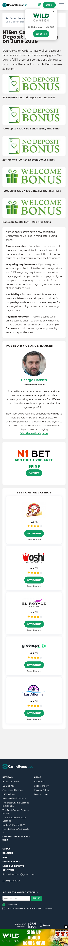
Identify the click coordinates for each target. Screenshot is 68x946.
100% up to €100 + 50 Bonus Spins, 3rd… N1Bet (31, 128)
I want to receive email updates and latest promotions (30, 908)
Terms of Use (41, 794)
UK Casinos (8, 794)
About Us (39, 781)
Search (49, 5)
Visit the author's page (34, 433)
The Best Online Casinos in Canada (15, 804)
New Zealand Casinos (14, 798)
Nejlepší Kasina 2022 (13, 825)
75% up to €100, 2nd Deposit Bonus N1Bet (28, 97)
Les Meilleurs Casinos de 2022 (15, 831)
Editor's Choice (10, 781)
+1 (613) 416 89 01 (11, 880)
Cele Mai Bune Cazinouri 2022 (16, 838)
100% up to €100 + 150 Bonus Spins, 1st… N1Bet (31, 190)
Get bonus (41, 34)
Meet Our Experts (13, 866)
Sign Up (36, 898)
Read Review (34, 539)
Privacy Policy (41, 790)
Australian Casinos (12, 790)
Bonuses (7, 853)
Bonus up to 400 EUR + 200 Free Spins (26, 221)
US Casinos (8, 785)
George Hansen (34, 380)
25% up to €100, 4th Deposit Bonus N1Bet (28, 159)
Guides (6, 849)
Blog (5, 857)
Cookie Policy (41, 785)
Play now (34, 473)
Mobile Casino (11, 861)
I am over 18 (12, 905)
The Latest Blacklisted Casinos (14, 819)
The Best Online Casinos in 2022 (15, 812)
